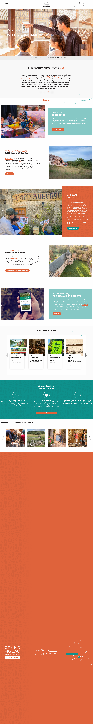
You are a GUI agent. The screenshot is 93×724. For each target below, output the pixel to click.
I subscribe (53, 650)
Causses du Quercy (27, 79)
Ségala (49, 77)
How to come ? (72, 654)
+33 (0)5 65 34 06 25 (50, 654)
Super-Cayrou (9, 158)
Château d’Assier (15, 258)
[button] (83, 3)
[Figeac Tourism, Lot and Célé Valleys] (46, 5)
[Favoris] (80, 3)
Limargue (57, 77)
